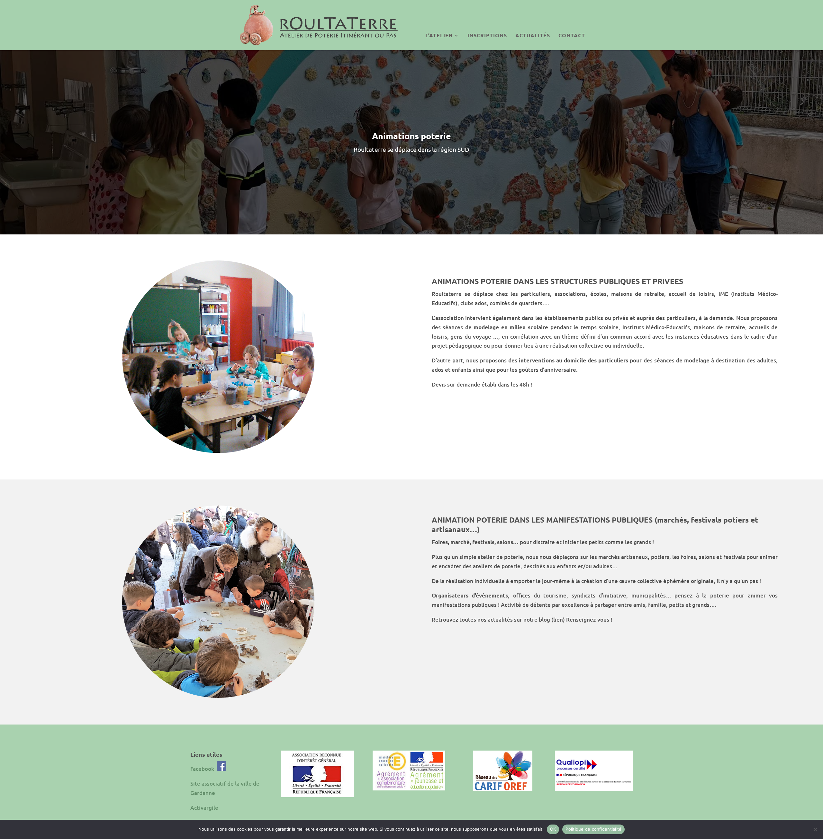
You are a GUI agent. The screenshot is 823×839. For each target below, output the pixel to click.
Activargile (204, 807)
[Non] (815, 829)
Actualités (532, 35)
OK (553, 829)
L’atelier (439, 35)
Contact (571, 35)
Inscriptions (487, 35)
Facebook (202, 768)
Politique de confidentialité (593, 829)
